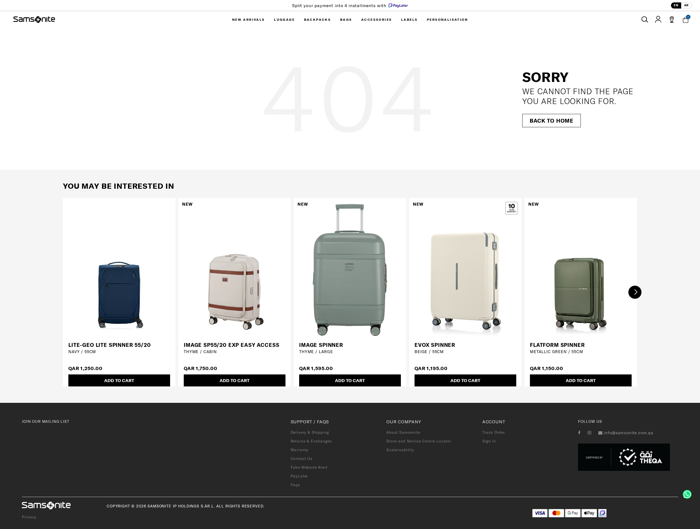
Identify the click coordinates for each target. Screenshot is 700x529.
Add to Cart (119, 380)
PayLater (299, 476)
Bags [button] (346, 19)
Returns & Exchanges (311, 441)
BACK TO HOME (551, 120)
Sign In (489, 441)
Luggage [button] (284, 19)
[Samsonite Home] (34, 19)
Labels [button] (409, 19)
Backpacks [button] (317, 19)
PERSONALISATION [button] (447, 19)
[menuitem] (248, 19)
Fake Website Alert (309, 467)
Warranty (300, 449)
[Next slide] (634, 292)
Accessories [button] (376, 19)
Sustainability (400, 449)
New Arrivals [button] (248, 19)
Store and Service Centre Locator (418, 441)
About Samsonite (403, 432)
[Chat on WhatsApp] (687, 494)
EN (676, 5)
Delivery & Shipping (310, 432)
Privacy (29, 517)
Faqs (295, 484)
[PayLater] (602, 513)
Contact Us (302, 458)
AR (686, 5)
